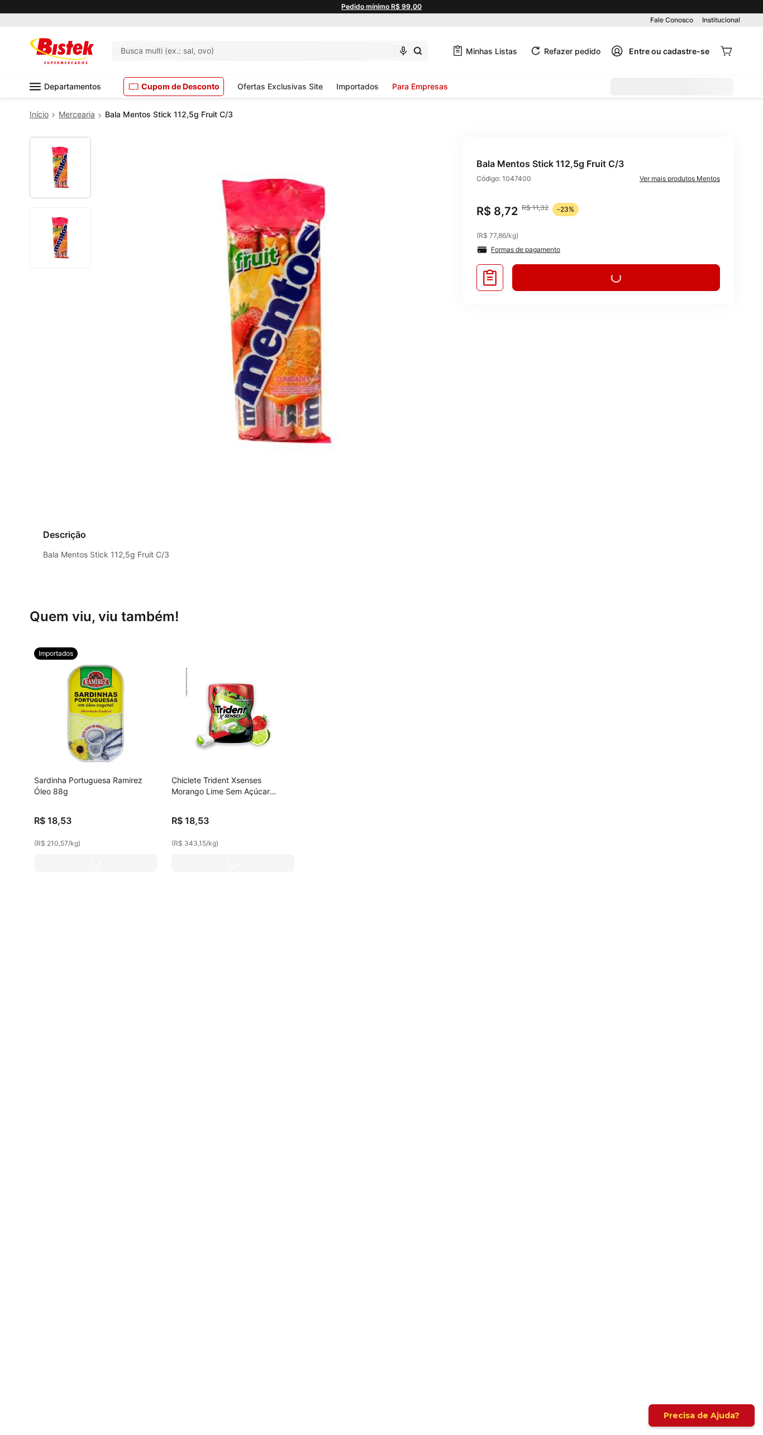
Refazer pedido (572, 51)
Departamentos (72, 86)
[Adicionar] (95, 863)
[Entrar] (660, 51)
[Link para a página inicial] (39, 114)
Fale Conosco (671, 20)
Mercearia (77, 114)
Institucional (721, 20)
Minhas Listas (491, 51)
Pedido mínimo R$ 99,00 (381, 6)
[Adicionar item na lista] (489, 277)
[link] (56, 653)
